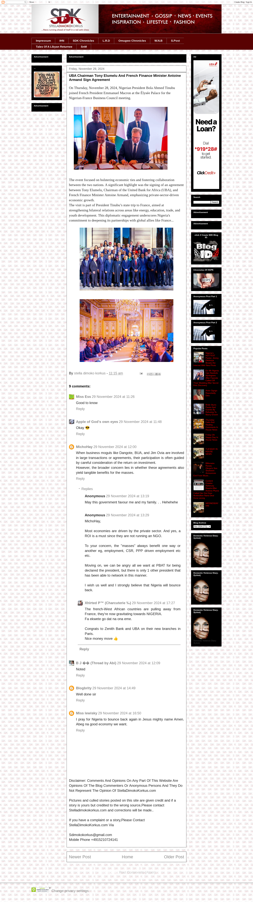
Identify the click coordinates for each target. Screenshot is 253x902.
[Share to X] (153, 374)
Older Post (174, 857)
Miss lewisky (86, 713)
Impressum (43, 40)
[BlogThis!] (151, 374)
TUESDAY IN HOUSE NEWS (212, 451)
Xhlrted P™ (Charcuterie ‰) (108, 603)
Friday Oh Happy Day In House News (212, 437)
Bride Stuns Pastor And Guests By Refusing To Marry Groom (212, 410)
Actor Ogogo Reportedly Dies (211, 393)
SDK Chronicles (83, 40)
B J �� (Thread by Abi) (96, 663)
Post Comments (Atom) (137, 872)
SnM (84, 46)
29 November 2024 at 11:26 (113, 397)
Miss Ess (83, 397)
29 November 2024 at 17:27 (153, 603)
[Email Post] (140, 373)
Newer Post (80, 857)
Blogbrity (84, 688)
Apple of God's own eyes (97, 422)
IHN (61, 40)
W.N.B (158, 40)
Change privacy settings (70, 891)
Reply (80, 409)
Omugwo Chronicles (132, 40)
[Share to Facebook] (156, 374)
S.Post (175, 40)
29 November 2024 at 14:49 (113, 688)
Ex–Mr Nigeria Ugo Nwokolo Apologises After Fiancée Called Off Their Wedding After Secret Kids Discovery (206, 378)
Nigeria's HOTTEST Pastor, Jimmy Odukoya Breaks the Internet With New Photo (206, 359)
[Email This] (148, 374)
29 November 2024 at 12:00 (114, 447)
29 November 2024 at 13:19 (127, 496)
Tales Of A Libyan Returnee (54, 46)
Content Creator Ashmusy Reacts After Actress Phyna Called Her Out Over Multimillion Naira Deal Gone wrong (206, 489)
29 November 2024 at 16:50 (119, 713)
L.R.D (106, 40)
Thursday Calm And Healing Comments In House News (212, 425)
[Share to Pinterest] (159, 374)
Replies (87, 489)
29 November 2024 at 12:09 (138, 663)
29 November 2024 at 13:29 (127, 515)
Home (127, 857)
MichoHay (84, 447)
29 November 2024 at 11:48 (140, 422)
